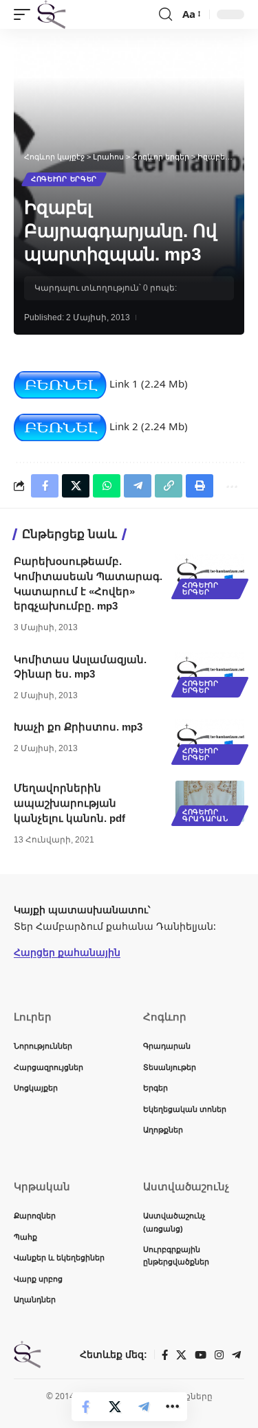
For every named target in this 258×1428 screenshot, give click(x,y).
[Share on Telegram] (143, 1406)
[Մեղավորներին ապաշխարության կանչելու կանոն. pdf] (209, 801)
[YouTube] (200, 1355)
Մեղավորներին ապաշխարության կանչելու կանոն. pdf (69, 803)
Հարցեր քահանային (67, 952)
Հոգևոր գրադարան (205, 815)
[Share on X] (114, 1406)
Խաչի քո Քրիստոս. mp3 (78, 727)
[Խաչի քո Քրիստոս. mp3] (209, 740)
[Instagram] (219, 1355)
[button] (25, 14)
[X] (181, 1355)
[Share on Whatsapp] (106, 486)
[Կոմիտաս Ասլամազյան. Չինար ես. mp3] (209, 672)
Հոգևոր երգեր (64, 179)
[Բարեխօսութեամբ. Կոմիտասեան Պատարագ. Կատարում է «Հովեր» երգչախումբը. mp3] (209, 574)
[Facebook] (164, 1355)
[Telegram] (236, 1355)
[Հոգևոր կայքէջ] (51, 14)
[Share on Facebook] (86, 1406)
